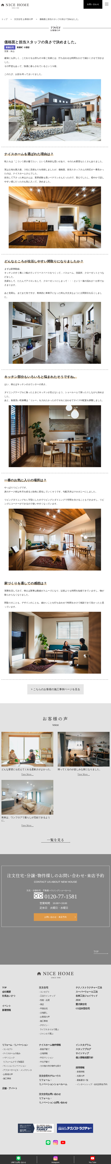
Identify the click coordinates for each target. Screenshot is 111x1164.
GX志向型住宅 (83, 1008)
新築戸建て (45, 1049)
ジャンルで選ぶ (46, 1034)
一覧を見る (55, 840)
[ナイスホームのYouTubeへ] (63, 1142)
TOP (4, 987)
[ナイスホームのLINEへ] (48, 1142)
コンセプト (45, 992)
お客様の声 (45, 1017)
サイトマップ (82, 1053)
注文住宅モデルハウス (50, 1076)
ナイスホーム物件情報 (50, 1045)
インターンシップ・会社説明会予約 (92, 1084)
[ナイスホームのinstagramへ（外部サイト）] (55, 1142)
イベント (6, 1006)
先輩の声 (80, 1076)
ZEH (78, 1000)
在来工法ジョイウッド (86, 996)
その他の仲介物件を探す (50, 1066)
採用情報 (80, 1067)
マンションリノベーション (14, 1066)
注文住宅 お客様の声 (23, 19)
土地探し (44, 1013)
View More (26, 774)
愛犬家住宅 (81, 1004)
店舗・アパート (9, 1088)
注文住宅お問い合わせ (50, 1094)
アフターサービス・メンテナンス (17, 1070)
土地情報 (44, 1053)
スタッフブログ (83, 1049)
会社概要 (6, 991)
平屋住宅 (44, 1008)
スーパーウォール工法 (86, 991)
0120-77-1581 (61, 896)
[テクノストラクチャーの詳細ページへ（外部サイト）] (75, 1128)
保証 (42, 1004)
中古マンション (46, 1058)
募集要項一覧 (82, 1080)
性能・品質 (45, 1000)
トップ (4, 19)
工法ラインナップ (47, 996)
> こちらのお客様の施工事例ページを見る (55, 689)
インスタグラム (83, 1045)
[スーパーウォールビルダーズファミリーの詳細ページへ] (36, 1128)
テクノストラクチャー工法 (89, 987)
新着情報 (6, 1010)
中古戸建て (45, 1062)
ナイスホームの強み (11, 1053)
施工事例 (44, 1021)
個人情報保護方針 (84, 1057)
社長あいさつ (8, 996)
